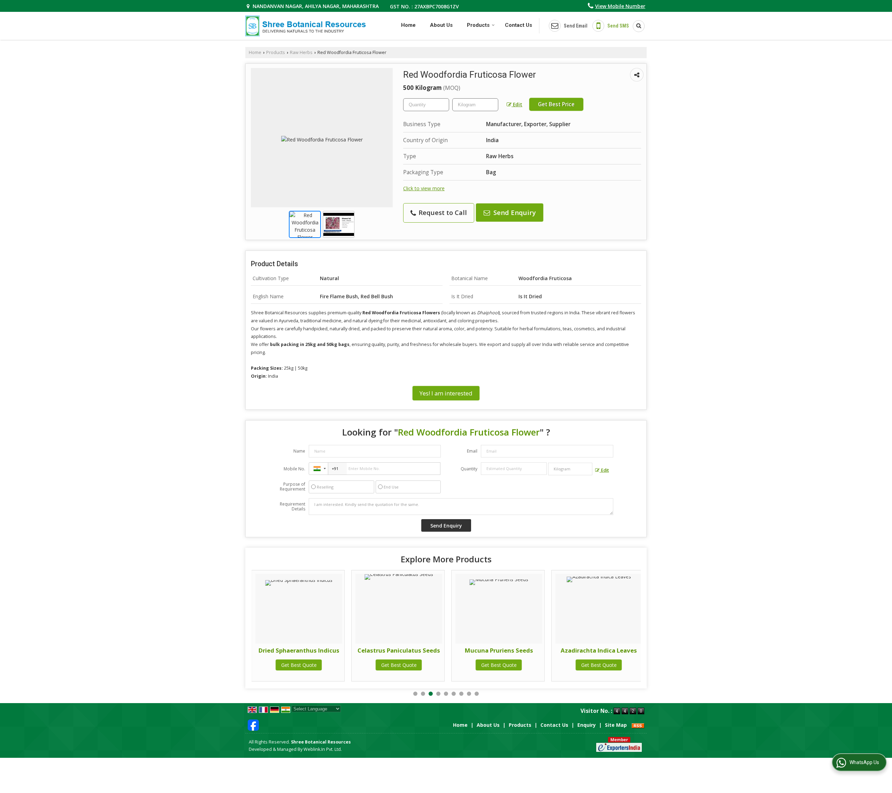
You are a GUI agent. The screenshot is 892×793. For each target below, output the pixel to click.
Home (408, 25)
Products (478, 25)
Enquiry (586, 725)
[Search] (636, 26)
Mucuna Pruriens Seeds (499, 650)
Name (299, 451)
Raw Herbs (301, 52)
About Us (441, 25)
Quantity (469, 469)
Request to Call (442, 212)
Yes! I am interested (446, 393)
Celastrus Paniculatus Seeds (398, 650)
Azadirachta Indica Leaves (599, 650)
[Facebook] (253, 724)
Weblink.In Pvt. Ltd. (322, 749)
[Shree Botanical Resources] (305, 26)
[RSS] (638, 725)
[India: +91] (318, 468)
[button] (620, 6)
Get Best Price (556, 104)
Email (472, 451)
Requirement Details (292, 506)
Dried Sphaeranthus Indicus (299, 650)
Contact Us (518, 25)
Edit (517, 104)
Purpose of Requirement (292, 487)
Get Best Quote (299, 665)
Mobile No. (294, 469)
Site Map (616, 725)
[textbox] (475, 104)
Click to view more (424, 188)
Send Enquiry (514, 212)
